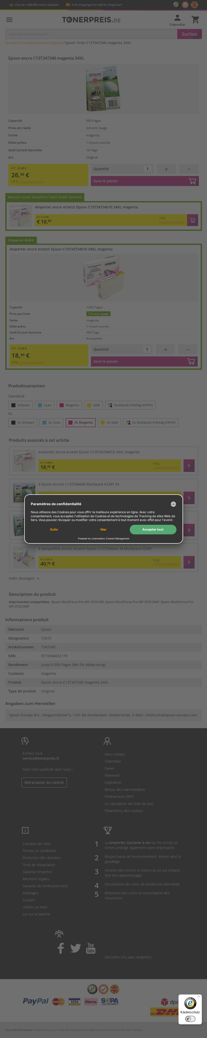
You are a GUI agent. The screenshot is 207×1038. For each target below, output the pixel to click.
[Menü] (199, 997)
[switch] (190, 1019)
